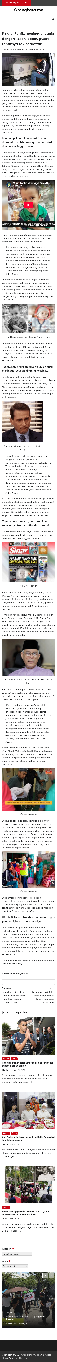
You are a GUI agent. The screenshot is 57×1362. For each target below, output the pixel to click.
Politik (14, 1059)
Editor (4, 1219)
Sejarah (9, 1312)
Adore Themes (19, 1358)
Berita (24, 973)
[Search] (53, 19)
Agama (16, 973)
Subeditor (42, 49)
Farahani (8, 1324)
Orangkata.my (28, 10)
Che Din (5, 1070)
